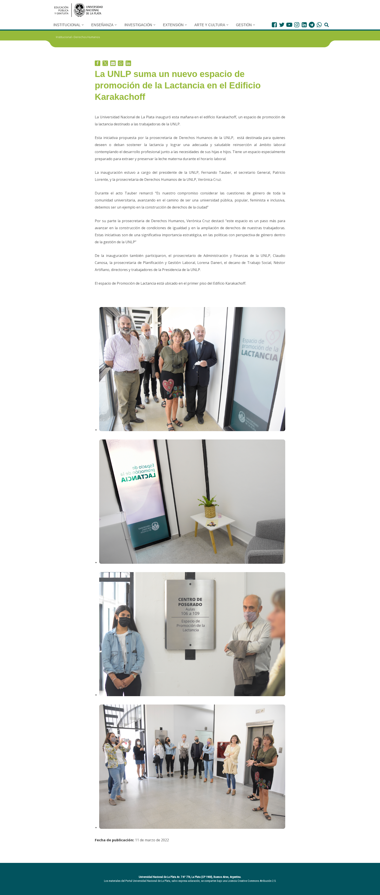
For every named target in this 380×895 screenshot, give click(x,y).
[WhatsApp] (319, 25)
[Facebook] (274, 25)
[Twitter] (282, 25)
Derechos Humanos (87, 37)
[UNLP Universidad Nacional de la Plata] (78, 10)
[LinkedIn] (304, 25)
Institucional (64, 37)
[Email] (113, 63)
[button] (83, 25)
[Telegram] (312, 25)
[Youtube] (289, 25)
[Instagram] (297, 25)
